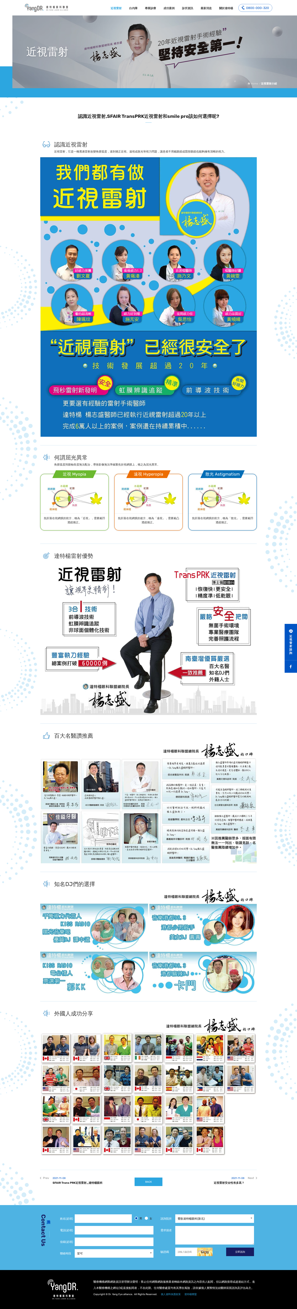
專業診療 (150, 8)
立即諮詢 (240, 1251)
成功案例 (169, 8)
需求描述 (166, 1230)
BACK (148, 1181)
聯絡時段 (65, 1253)
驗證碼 (165, 1252)
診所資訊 (187, 8)
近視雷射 (116, 8)
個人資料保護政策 (171, 1294)
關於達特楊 (226, 8)
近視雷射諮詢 (290, 645)
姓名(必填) (66, 1218)
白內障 (133, 8)
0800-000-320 (257, 8)
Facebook (291, 666)
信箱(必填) (66, 1242)
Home (254, 83)
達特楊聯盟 (190, 1294)
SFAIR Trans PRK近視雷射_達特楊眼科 (78, 1181)
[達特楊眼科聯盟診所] (62, 1289)
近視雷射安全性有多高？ (229, 1181)
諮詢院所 (166, 1218)
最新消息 (206, 8)
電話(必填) (66, 1230)
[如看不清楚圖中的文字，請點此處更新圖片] (205, 1252)
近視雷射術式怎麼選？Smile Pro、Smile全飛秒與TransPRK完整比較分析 (46, 7)
